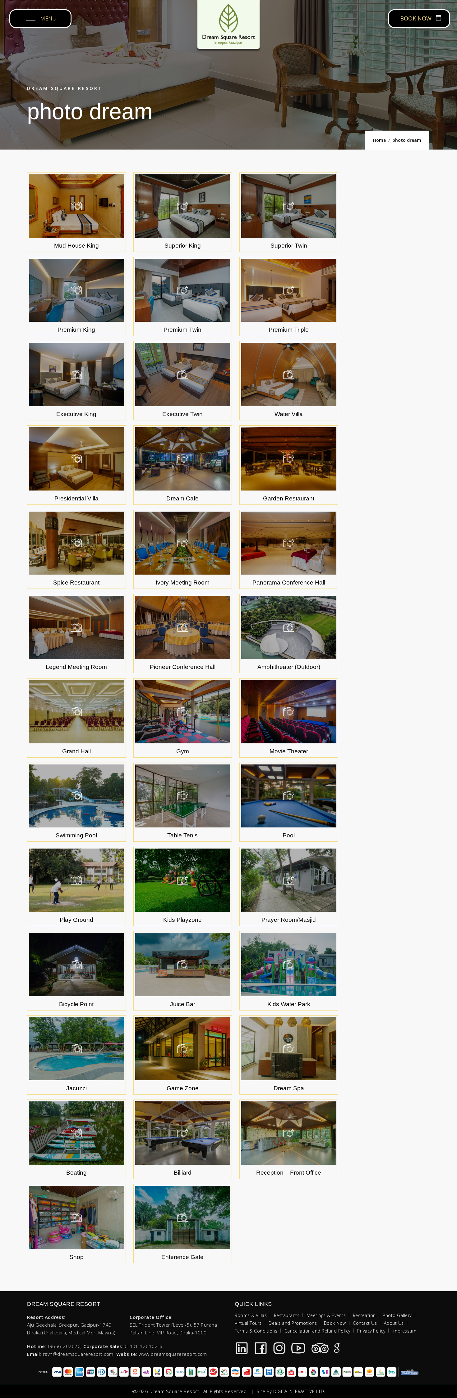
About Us (394, 1323)
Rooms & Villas (251, 1315)
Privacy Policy (371, 1331)
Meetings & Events (326, 1315)
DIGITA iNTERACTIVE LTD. (299, 1391)
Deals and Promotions (293, 1323)
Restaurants (287, 1315)
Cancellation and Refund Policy (317, 1331)
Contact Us (365, 1323)
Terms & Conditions (256, 1331)
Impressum (404, 1331)
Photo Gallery (397, 1315)
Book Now (335, 1323)
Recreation (364, 1315)
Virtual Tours (248, 1323)
